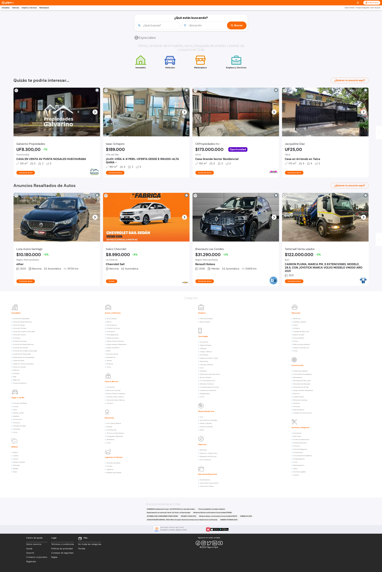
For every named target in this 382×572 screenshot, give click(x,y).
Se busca (16, 423)
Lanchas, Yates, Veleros (115, 397)
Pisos (15, 410)
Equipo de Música (113, 348)
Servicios (296, 403)
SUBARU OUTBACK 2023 (228, 520)
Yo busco (110, 403)
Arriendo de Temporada (22, 354)
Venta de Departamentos (22, 322)
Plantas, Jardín (18, 413)
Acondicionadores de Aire (209, 387)
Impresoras (204, 361)
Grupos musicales (206, 427)
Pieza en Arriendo (19, 367)
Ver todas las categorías (89, 544)
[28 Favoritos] (106, 195)
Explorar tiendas (349, 8)
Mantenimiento (298, 410)
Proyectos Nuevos (19, 383)
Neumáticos (111, 357)
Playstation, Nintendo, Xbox (210, 374)
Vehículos (15, 8)
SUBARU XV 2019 (246, 516)
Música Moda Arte (206, 411)
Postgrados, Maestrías (115, 436)
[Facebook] (198, 543)
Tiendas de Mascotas (301, 331)
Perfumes (16, 465)
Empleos (202, 313)
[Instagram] (203, 543)
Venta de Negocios (300, 449)
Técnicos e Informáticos (115, 433)
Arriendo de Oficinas (20, 348)
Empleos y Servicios (29, 8)
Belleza (14, 447)
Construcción (298, 365)
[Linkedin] (214, 543)
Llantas (109, 360)
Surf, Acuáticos (205, 460)
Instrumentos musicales (208, 420)
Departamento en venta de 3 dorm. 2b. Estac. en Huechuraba (168, 512)
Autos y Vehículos (113, 313)
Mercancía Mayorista (207, 474)
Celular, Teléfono (206, 352)
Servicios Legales (299, 472)
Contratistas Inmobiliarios (302, 374)
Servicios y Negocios (301, 427)
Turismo (296, 475)
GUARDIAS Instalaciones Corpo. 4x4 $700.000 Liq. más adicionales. (171, 509)
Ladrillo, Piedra (298, 397)
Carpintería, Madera (300, 371)
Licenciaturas (111, 430)
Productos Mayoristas (301, 439)
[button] (95, 111)
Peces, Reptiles (298, 338)
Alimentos (297, 319)
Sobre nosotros (33, 544)
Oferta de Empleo (206, 319)
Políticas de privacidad (62, 548)
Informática (204, 355)
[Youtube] (220, 543)
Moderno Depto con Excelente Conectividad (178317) (218, 516)
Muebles (16, 416)
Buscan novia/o (298, 335)
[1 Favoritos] (285, 195)
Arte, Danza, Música (114, 423)
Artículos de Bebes (20, 403)
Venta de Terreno (19, 335)
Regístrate (31, 561)
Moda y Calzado (19, 462)
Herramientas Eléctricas (302, 381)
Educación (109, 418)
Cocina (15, 406)
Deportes (202, 444)
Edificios (16, 370)
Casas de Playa (18, 360)
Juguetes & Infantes (114, 457)
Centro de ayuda (375, 8)
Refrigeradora (205, 394)
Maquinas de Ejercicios (208, 456)
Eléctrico (296, 394)
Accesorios (111, 331)
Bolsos (15, 452)
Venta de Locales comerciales (24, 331)
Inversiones (297, 433)
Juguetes (110, 469)
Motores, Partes (112, 354)
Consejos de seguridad (362, 8)
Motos (109, 322)
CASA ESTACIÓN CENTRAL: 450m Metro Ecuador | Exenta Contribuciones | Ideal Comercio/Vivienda (182, 520)
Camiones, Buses (113, 338)
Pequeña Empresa (299, 443)
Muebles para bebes (114, 473)
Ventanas (16, 429)
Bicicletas (203, 450)
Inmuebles (6, 8)
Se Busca (110, 364)
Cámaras (203, 348)
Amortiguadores (112, 335)
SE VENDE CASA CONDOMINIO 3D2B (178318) (162, 516)
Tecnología (203, 336)
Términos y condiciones (62, 544)
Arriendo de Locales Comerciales (25, 351)
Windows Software (207, 384)
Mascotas (296, 313)
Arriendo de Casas (20, 341)
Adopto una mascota (301, 348)
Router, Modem (205, 377)
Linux (202, 368)
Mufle (109, 351)
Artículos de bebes (113, 463)
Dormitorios (17, 419)
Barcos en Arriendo (114, 390)
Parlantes (203, 371)
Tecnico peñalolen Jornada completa (211, 509)
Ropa (15, 472)
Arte (201, 417)
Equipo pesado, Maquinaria (116, 344)
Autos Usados (112, 319)
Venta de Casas (19, 325)
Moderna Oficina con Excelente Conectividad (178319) (212, 512)
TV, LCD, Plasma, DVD (207, 381)
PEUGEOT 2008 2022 (188, 516)
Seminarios (110, 439)
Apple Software (205, 345)
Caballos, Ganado (299, 322)
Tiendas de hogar (19, 426)
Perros (295, 341)
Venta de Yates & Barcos (116, 400)
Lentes (15, 459)
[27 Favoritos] (106, 90)
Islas (14, 377)
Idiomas (109, 427)
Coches (109, 466)
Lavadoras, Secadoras (208, 390)
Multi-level (297, 436)
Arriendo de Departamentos (23, 344)
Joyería (15, 456)
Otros (15, 432)
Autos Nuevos (112, 325)
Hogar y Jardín (17, 397)
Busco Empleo (205, 322)
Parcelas (16, 373)
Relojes (15, 469)
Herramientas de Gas (301, 387)
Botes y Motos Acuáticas (116, 394)
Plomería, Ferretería (300, 400)
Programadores (299, 459)
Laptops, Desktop (206, 365)
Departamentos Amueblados (23, 357)
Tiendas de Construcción (302, 413)
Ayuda (29, 548)
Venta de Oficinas (19, 328)
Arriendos (16, 338)
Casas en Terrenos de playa (23, 364)
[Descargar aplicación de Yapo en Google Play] (224, 529)
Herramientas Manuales (301, 384)
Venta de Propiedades (21, 319)
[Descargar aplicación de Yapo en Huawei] (208, 529)
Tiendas (81, 548)
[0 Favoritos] (16, 90)
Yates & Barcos (111, 381)
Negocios (16, 380)
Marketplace (44, 8)
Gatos (295, 325)
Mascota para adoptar (301, 344)
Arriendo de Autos (113, 328)
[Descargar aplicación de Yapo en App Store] (214, 529)
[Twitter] (209, 543)
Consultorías (298, 452)
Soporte (30, 552)
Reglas (54, 557)
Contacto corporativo (36, 557)
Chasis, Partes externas (115, 341)
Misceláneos (297, 377)
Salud (295, 469)
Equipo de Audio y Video (209, 358)
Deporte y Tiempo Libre (208, 453)
